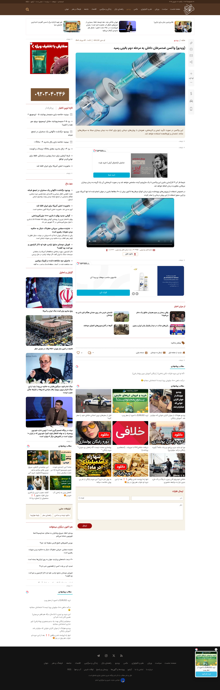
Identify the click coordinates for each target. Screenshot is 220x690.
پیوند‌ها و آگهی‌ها (118, 669)
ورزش (157, 9)
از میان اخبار (179, 306)
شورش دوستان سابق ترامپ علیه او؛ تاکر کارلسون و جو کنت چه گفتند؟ (50, 246)
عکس (136, 9)
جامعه (86, 9)
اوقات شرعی (88, 669)
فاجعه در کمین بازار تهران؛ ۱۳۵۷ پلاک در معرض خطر (54, 348)
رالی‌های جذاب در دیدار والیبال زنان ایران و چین (150, 325)
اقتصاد (94, 9)
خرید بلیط (111, 175)
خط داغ (69, 184)
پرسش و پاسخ (102, 669)
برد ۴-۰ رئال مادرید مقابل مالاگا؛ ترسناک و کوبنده (50, 149)
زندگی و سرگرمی (106, 9)
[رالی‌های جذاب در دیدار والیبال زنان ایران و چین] (177, 329)
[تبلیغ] (50, 94)
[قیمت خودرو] (191, 102)
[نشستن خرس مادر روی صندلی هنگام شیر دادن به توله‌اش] (121, 316)
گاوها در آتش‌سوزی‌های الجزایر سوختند (98, 325)
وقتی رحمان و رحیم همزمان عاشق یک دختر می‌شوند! (152, 314)
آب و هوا (77, 669)
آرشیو (32, 1)
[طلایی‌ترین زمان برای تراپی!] (183, 26)
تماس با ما (39, 1)
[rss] (121, 655)
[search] (27, 9)
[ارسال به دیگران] (191, 55)
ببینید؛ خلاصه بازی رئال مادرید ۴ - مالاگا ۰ (51, 142)
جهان (67, 9)
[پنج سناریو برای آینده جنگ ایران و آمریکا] (49, 292)
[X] (113, 655)
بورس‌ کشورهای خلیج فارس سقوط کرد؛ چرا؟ (56, 543)
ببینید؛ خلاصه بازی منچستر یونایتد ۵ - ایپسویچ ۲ (48, 114)
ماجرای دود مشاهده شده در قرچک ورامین (52, 261)
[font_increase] (191, 74)
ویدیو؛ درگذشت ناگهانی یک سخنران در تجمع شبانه (49, 190)
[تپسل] (94, 151)
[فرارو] (188, 9)
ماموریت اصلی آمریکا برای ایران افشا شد (53, 166)
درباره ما (47, 1)
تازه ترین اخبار (66, 108)
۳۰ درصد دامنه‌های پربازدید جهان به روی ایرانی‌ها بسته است (50, 559)
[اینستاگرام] (106, 655)
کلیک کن (103, 292)
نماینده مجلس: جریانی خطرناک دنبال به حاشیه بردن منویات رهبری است (52, 230)
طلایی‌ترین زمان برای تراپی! (163, 22)
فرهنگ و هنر (76, 9)
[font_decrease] (191, 82)
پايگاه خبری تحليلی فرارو (105, 675)
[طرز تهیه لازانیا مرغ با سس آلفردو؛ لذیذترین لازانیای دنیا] (71, 26)
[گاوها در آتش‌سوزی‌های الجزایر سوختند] (121, 329)
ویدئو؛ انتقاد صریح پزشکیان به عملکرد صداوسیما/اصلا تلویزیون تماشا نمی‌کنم (53, 535)
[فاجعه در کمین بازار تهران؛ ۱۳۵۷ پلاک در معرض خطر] (49, 330)
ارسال (85, 525)
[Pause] (133, 293)
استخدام (61, 1)
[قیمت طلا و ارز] (191, 94)
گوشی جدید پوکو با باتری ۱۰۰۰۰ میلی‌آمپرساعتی (51, 216)
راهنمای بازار (119, 9)
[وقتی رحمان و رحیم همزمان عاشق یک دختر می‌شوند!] (177, 316)
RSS (27, 1)
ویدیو (129, 9)
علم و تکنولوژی (146, 9)
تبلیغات (54, 1)
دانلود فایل (129, 254)
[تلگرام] (98, 655)
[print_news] (191, 49)
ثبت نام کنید (206, 674)
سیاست (165, 9)
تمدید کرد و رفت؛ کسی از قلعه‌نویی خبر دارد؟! (56, 566)
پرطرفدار (49, 108)
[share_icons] (191, 62)
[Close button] (216, 649)
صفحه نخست (175, 9)
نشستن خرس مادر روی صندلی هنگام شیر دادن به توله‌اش (94, 314)
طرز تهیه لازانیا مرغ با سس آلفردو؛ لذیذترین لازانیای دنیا (46, 23)
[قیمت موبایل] (191, 109)
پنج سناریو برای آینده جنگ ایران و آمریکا (58, 311)
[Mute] (137, 293)
